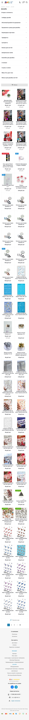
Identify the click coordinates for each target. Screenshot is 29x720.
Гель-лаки (14, 655)
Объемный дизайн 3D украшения (11, 22)
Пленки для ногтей (7, 47)
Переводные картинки (8, 32)
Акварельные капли (7, 52)
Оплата (14, 645)
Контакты (14, 636)
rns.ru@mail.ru (16, 697)
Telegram (16, 687)
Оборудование (14, 666)
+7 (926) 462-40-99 (15, 694)
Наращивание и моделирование (15, 662)
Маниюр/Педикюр (15, 660)
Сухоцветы (5, 42)
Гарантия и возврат (14, 647)
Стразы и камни (6, 67)
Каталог (14, 651)
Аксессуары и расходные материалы (15, 658)
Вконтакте (12, 687)
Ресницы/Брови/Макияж (14, 675)
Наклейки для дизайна (8, 57)
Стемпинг (4, 62)
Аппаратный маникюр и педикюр (14, 668)
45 (20, 625)
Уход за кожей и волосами (14, 673)
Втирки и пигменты (7, 12)
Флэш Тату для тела (7, 72)
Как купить (14, 640)
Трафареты (5, 37)
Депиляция (14, 671)
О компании (14, 631)
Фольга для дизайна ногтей (9, 77)
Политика (14, 634)
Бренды (14, 653)
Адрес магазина (15, 700)
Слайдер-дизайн (6, 17)
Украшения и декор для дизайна (11, 27)
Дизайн (14, 664)
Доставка (14, 643)
